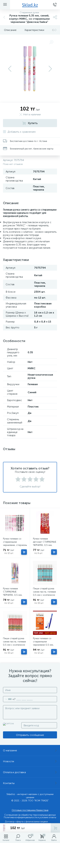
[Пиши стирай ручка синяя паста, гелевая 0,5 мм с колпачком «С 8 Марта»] (45, 573)
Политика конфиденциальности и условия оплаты (30, 817)
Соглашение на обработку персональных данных (30, 815)
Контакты (8, 783)
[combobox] (9, 699)
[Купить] (24, 552)
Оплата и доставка (14, 772)
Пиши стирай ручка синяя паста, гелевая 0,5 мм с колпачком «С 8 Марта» (44, 593)
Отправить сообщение (30, 735)
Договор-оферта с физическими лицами (26, 821)
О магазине (10, 750)
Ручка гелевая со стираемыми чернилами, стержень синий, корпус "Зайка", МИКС (15, 545)
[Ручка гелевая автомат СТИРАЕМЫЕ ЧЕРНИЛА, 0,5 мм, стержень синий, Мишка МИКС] (45, 523)
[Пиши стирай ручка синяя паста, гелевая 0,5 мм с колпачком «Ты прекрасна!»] (15, 623)
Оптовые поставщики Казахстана (30, 810)
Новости (8, 761)
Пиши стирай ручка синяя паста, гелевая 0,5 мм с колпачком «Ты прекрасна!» (14, 643)
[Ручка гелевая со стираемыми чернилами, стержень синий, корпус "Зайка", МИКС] (15, 523)
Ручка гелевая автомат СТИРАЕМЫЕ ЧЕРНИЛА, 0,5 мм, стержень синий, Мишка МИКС (44, 545)
